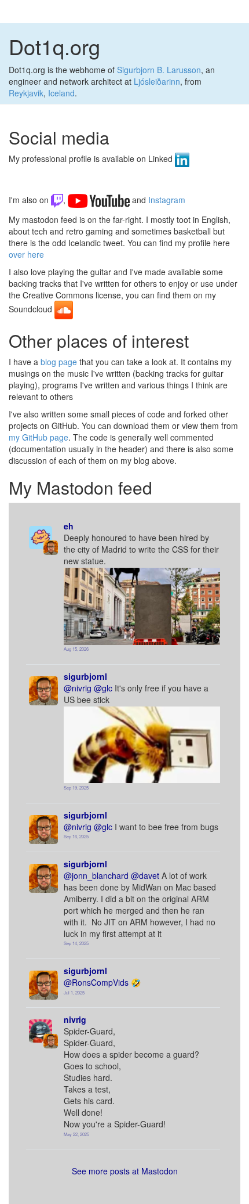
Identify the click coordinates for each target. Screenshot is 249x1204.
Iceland (61, 93)
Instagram (157, 182)
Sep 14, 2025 (76, 943)
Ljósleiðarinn (157, 81)
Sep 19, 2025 (76, 787)
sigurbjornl (85, 676)
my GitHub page (38, 437)
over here (26, 254)
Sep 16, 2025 (76, 836)
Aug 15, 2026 (76, 649)
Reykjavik (26, 93)
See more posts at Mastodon (125, 1171)
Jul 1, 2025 (74, 992)
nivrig (75, 1019)
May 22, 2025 (76, 1134)
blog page (59, 361)
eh (69, 526)
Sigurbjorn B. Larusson (159, 69)
